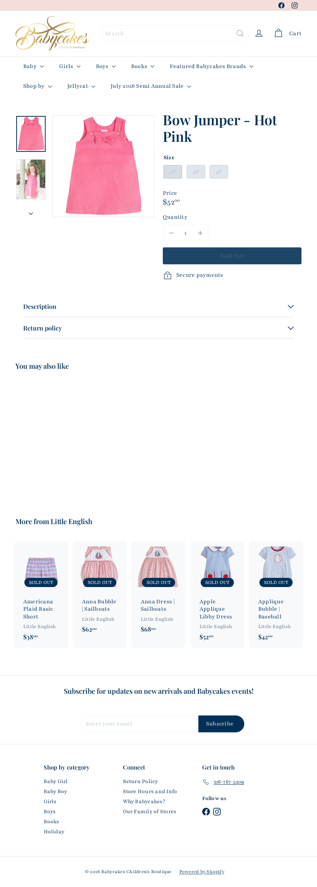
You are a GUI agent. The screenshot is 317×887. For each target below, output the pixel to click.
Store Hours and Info (150, 791)
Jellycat (78, 86)
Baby (30, 66)
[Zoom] (103, 166)
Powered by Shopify (201, 871)
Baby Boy (55, 791)
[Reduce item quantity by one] (171, 233)
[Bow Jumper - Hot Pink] (36, 438)
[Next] (30, 211)
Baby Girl (56, 781)
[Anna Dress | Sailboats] (158, 590)
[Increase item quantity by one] (200, 233)
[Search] (240, 33)
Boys (103, 66)
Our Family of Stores (150, 811)
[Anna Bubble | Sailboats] (99, 590)
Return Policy (140, 781)
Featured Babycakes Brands (208, 66)
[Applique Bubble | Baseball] (276, 594)
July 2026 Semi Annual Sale (148, 86)
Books (139, 66)
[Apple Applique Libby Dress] (217, 594)
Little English (71, 521)
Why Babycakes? (144, 801)
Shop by (34, 86)
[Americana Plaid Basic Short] (40, 594)
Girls (66, 66)
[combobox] (175, 33)
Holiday (54, 831)
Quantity (175, 217)
